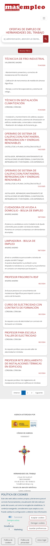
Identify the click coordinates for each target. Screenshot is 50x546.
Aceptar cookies (37, 517)
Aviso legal (41, 540)
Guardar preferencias (37, 528)
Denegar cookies (38, 523)
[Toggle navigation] (44, 18)
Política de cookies (8, 541)
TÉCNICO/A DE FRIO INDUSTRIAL (24, 58)
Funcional (18, 517)
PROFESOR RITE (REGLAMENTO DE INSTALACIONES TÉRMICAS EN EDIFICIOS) (23, 363)
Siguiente (39, 393)
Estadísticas (9, 526)
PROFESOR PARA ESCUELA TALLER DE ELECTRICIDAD (20, 334)
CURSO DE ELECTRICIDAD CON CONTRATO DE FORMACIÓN (23, 306)
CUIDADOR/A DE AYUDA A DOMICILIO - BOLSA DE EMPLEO (24, 208)
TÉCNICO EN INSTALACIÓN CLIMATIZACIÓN (21, 101)
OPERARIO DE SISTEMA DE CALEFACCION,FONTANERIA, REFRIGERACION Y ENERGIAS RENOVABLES (22, 138)
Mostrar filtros (25, 51)
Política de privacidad (25, 541)
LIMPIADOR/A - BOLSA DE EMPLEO (20, 242)
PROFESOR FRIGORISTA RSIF (21, 277)
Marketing (18, 529)
